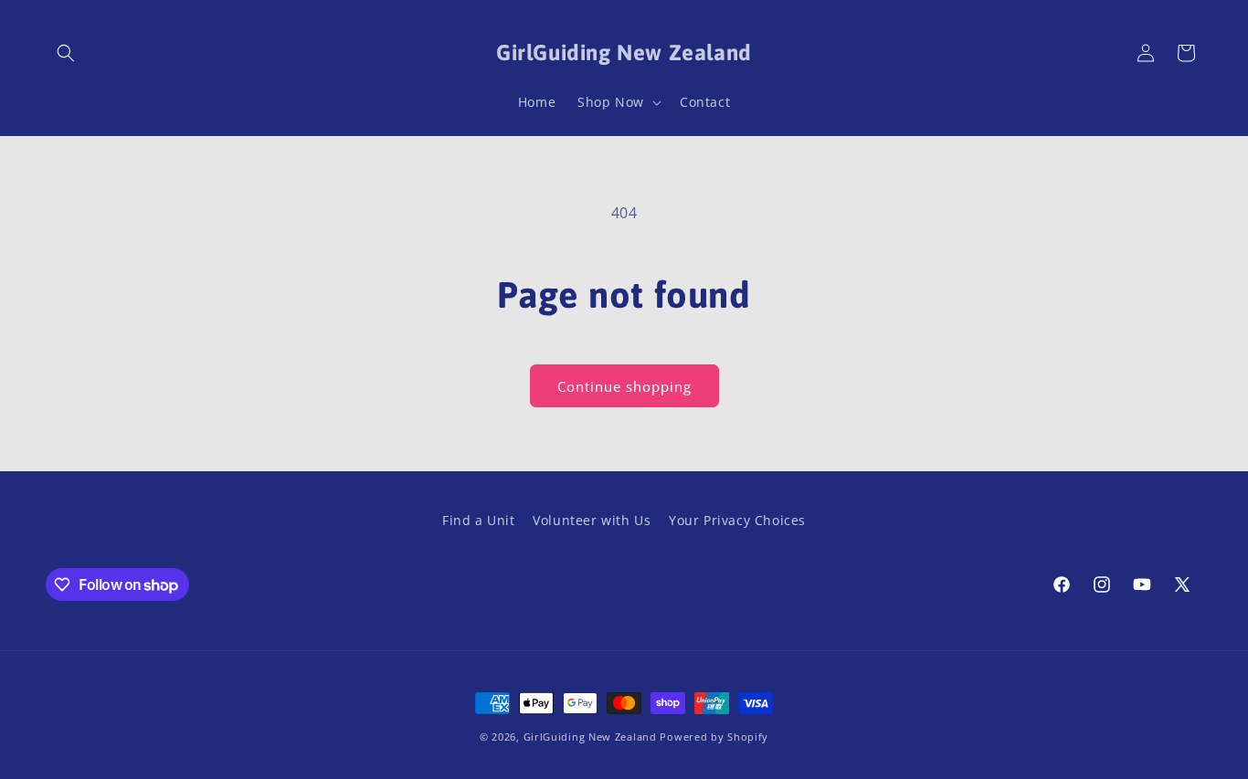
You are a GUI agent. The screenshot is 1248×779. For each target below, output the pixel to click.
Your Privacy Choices (737, 520)
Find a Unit (478, 520)
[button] (66, 53)
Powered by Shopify (714, 736)
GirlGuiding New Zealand (590, 736)
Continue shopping (624, 386)
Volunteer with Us (591, 520)
